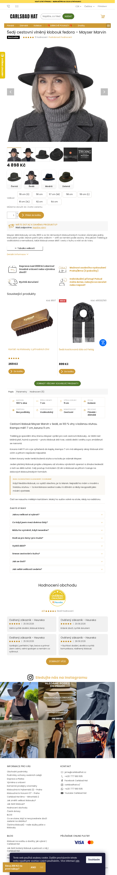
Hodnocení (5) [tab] (37, 391)
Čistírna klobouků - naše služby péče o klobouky (26, 826)
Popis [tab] (11, 391)
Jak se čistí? (19, 561)
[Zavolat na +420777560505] (11, 6)
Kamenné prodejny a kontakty (22, 786)
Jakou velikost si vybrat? (26, 514)
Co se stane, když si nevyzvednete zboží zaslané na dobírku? (27, 820)
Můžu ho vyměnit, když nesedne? (30, 530)
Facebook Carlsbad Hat (76, 780)
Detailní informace (16, 254)
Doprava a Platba (15, 778)
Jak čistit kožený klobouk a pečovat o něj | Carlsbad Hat (28, 849)
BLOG (9, 814)
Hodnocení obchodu (57, 585)
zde (77, 861)
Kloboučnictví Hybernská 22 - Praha (24, 789)
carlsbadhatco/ (72, 784)
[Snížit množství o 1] (17, 216)
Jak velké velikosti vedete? (27, 569)
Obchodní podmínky (17, 771)
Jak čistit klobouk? (16, 804)
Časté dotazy (13, 811)
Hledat (68, 16)
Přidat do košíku (33, 215)
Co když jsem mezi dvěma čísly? (30, 522)
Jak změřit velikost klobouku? (21, 800)
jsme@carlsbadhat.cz (75, 772)
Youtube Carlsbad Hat (76, 793)
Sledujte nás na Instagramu (61, 677)
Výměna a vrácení (16, 782)
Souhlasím (94, 859)
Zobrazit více (57, 661)
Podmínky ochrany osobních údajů (24, 775)
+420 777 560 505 (74, 776)
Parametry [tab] (21, 391)
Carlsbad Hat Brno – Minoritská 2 (23, 796)
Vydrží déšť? (19, 545)
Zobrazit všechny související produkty (57, 383)
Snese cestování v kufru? (26, 553)
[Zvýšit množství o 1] (17, 213)
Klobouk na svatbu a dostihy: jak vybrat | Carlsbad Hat (27, 842)
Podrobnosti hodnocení (60, 37)
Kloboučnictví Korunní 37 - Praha (23, 793)
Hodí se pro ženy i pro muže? (27, 538)
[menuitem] (10, 25)
